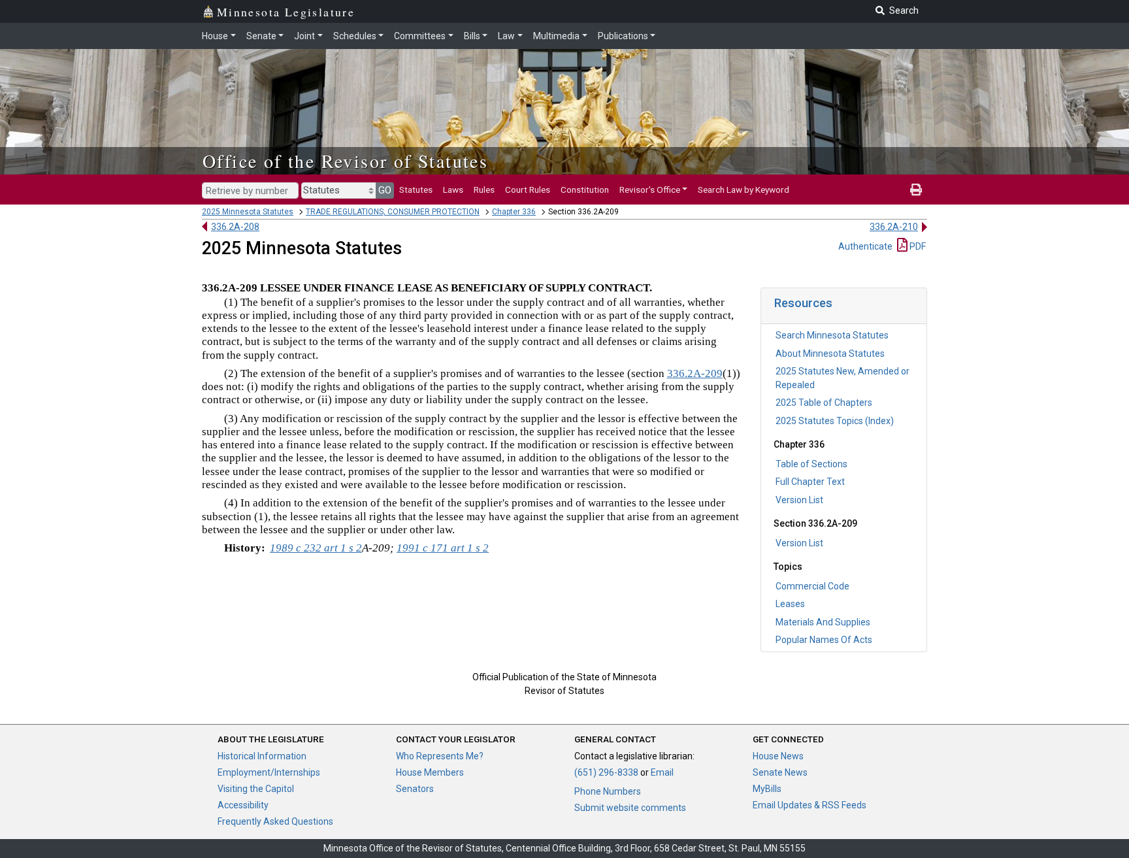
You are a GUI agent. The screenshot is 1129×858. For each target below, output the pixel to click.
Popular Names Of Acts (824, 640)
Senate (261, 36)
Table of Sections (811, 464)
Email (662, 772)
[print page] (916, 189)
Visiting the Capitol (256, 789)
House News (778, 756)
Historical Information (262, 756)
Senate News (780, 772)
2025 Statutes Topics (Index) (835, 421)
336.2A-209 (695, 373)
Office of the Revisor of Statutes (345, 160)
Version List (799, 500)
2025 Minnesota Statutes (247, 211)
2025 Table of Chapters (824, 402)
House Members (430, 772)
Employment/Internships (269, 772)
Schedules (354, 36)
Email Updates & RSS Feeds (809, 805)
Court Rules (527, 189)
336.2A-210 (894, 227)
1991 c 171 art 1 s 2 (443, 548)
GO (384, 190)
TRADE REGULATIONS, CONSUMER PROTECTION (393, 211)
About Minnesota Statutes (830, 353)
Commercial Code (812, 586)
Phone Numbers (607, 791)
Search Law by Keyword (743, 189)
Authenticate (865, 246)
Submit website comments (630, 807)
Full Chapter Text (810, 481)
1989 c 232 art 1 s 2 (316, 548)
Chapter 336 (514, 211)
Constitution (585, 189)
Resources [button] (803, 303)
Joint (304, 36)
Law (506, 36)
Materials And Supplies (823, 622)
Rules (484, 189)
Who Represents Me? (439, 756)
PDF (917, 246)
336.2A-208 (235, 227)
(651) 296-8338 (606, 772)
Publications (623, 36)
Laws (453, 189)
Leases (790, 604)
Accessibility (243, 805)
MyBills (767, 789)
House (215, 36)
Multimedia (556, 36)
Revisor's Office (649, 189)
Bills (472, 36)
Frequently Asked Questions (275, 821)
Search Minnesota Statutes (832, 335)
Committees (420, 36)
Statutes (416, 189)
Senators (415, 789)
